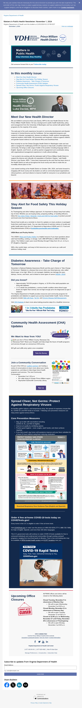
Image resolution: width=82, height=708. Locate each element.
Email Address (8, 665)
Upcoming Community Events (30, 637)
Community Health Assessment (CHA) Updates (32, 83)
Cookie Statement (67, 7)
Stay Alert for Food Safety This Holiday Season (32, 79)
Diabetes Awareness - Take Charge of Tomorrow (32, 81)
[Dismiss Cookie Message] (79, 2)
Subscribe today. (40, 64)
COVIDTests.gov (19, 528)
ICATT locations (49, 540)
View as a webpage (67, 26)
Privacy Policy (34, 703)
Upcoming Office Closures (25, 87)
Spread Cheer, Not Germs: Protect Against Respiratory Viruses (37, 85)
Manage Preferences (31, 653)
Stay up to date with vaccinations (27, 422)
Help (50, 703)
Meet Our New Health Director (26, 77)
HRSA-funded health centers (31, 540)
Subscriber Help (52, 653)
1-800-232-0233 (49, 528)
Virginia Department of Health (14, 15)
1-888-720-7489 (64, 528)
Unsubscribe (42, 653)
